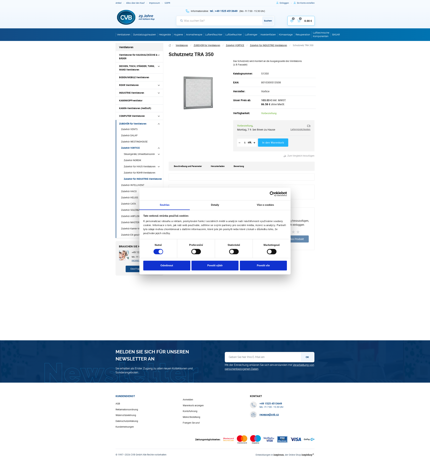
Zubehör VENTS (129, 129)
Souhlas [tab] (164, 204)
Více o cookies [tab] (265, 204)
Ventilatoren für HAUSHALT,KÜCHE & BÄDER (138, 56)
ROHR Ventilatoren (129, 85)
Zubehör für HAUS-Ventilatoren (140, 166)
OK (307, 357)
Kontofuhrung (190, 411)
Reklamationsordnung (127, 409)
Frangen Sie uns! (191, 422)
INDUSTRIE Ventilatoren (131, 92)
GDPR (167, 3)
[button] (299, 127)
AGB (118, 403)
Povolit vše (263, 265)
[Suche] (181, 20)
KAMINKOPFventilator (130, 100)
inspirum (278, 454)
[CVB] (136, 17)
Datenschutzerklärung (127, 421)
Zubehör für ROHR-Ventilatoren (139, 172)
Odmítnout (166, 265)
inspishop (308, 454)
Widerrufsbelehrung (126, 415)
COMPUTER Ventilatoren (132, 115)
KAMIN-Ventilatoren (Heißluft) (135, 108)
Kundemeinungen (125, 426)
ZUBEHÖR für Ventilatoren (132, 123)
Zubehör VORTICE (130, 147)
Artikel (118, 3)
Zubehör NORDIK (132, 160)
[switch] (196, 251)
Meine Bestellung (191, 417)
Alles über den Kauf (135, 3)
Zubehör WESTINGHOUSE (134, 141)
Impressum (154, 3)
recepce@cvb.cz (269, 414)
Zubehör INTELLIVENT (132, 185)
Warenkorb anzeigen (193, 405)
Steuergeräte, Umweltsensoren (139, 154)
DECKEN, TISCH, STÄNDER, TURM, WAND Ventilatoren (137, 68)
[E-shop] (169, 45)
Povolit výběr (215, 265)
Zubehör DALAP (129, 135)
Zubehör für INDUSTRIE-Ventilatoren (143, 178)
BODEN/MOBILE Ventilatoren (134, 77)
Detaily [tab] (215, 204)
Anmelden (188, 399)
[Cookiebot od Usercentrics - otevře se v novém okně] (272, 193)
